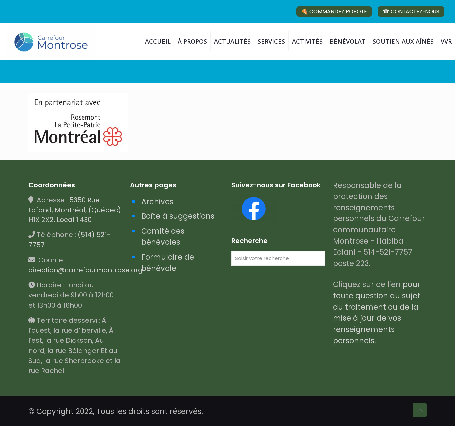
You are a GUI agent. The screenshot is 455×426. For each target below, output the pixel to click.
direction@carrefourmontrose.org (85, 270)
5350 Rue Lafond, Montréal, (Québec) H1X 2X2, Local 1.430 (74, 209)
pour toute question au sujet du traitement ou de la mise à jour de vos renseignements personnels (376, 312)
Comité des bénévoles (162, 237)
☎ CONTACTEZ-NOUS (411, 11)
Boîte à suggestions (177, 216)
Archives (157, 201)
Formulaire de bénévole (167, 263)
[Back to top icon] (420, 410)
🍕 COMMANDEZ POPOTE (334, 11)
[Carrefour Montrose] (51, 41)
